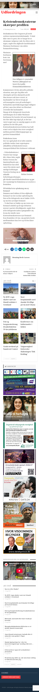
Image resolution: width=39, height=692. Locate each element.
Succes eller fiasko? (12, 589)
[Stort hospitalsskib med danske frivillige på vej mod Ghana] (28, 288)
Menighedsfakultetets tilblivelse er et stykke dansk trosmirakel (18, 627)
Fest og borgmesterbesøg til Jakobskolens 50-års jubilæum (20, 612)
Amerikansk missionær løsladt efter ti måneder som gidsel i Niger (18, 635)
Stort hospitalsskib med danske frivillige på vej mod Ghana (19, 604)
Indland (33, 29)
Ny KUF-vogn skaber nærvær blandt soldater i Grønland (18, 596)
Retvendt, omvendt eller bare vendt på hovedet (18, 619)
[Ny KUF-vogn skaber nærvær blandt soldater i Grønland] (10, 288)
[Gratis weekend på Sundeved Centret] (10, 338)
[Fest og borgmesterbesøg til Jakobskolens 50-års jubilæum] (10, 313)
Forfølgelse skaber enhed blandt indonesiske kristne (29, 273)
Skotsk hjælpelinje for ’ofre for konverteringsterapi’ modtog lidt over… (19, 643)
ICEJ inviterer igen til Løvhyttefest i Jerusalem (17, 651)
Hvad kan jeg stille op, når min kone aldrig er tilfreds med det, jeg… (20, 659)
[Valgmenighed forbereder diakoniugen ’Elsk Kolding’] (28, 338)
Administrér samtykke (10, 677)
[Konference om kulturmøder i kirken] (28, 313)
